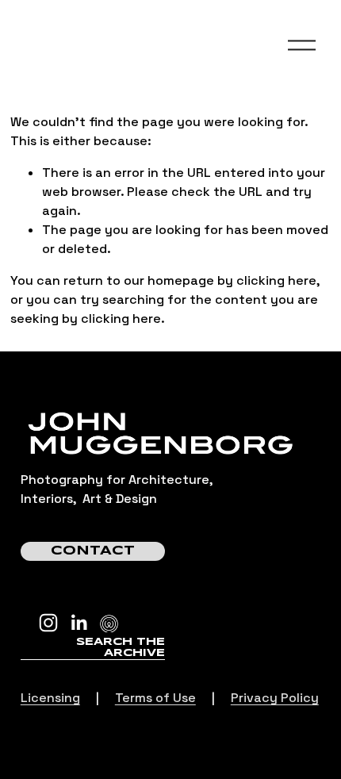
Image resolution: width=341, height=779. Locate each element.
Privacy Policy (275, 697)
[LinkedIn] (78, 622)
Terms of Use (155, 697)
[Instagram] (48, 622)
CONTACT (93, 551)
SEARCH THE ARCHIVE (120, 647)
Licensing (50, 697)
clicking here (276, 280)
